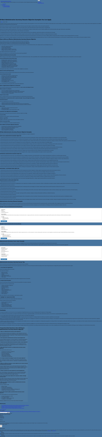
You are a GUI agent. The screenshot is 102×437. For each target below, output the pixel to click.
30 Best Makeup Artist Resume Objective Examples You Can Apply (29, 411)
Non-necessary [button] (2, 434)
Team (2, 21)
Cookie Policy (49, 430)
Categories (39, 2)
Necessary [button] (1, 431)
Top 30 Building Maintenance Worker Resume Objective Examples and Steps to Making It (15, 405)
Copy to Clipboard (4, 238)
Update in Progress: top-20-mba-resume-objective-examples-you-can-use (13, 406)
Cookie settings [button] (2, 424)
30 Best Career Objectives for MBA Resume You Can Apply (9, 411)
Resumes (4, 3)
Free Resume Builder (6, 6)
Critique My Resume (6, 5)
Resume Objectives (3, 409)
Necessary (2, 432)
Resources (3, 4)
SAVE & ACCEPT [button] (2, 436)
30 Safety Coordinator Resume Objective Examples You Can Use (11, 407)
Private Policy (54, 430)
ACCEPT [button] (5, 424)
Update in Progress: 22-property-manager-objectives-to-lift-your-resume (13, 408)
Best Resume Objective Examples (6, 1)
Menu (38, 0)
